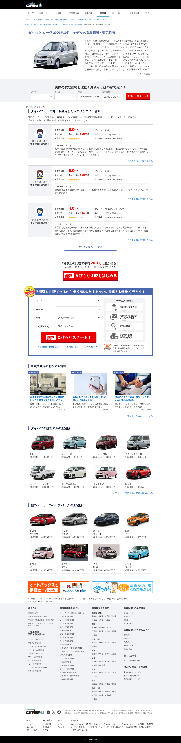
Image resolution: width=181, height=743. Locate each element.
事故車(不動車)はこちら (51, 347)
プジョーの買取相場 (67, 669)
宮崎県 (100, 695)
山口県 (94, 676)
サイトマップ (104, 727)
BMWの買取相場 (66, 655)
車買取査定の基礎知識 (78, 19)
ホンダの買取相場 (66, 623)
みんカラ (61, 727)
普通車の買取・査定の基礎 (37, 616)
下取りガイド (128, 645)
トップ (31, 13)
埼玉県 (109, 627)
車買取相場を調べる (45, 19)
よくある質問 (128, 623)
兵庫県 (100, 661)
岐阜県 (100, 654)
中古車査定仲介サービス (132, 672)
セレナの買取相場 (34, 664)
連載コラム (128, 649)
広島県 (113, 673)
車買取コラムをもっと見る (140, 416)
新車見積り (89, 13)
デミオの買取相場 (34, 671)
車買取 (103, 13)
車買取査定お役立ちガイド (98, 19)
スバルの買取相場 (66, 641)
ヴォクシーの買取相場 (36, 650)
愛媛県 (107, 684)
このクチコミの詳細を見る (140, 161)
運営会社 (88, 724)
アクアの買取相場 (34, 643)
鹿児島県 (108, 695)
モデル (57, 92)
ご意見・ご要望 (144, 727)
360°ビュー (44, 13)
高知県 (113, 684)
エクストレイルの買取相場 (37, 667)
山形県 (100, 620)
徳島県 (94, 684)
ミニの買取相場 (65, 662)
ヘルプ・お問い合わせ (132, 661)
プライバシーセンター (128, 724)
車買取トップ (30, 19)
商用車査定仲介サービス (132, 679)
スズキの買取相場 (66, 627)
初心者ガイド (128, 613)
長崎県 (107, 691)
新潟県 (94, 643)
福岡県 (94, 691)
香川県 (100, 684)
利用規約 (141, 724)
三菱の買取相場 (65, 644)
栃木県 (107, 631)
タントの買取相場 (34, 660)
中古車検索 (74, 13)
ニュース (116, 13)
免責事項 (150, 724)
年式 (80, 92)
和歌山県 (101, 665)
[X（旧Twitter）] (54, 712)
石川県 (113, 643)
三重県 (113, 654)
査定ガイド (128, 635)
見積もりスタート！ (138, 96)
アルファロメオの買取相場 (69, 676)
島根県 (100, 673)
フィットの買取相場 (35, 653)
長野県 (100, 643)
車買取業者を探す (61, 19)
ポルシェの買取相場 (67, 665)
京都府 (107, 661)
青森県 (100, 616)
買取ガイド (128, 638)
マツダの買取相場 (66, 637)
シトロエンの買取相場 (68, 672)
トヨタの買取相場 (66, 616)
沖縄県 (94, 699)
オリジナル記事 (133, 13)
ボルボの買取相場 (66, 679)
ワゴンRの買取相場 (35, 657)
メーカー (35, 92)
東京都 (94, 627)
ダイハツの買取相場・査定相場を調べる (134, 493)
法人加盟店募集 (131, 727)
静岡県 (107, 654)
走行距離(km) (107, 92)
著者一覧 (94, 727)
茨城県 (100, 631)
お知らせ (97, 724)
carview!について (77, 724)
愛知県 (94, 654)
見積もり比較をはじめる (91, 276)
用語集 (126, 620)
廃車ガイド (128, 616)
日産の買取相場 (65, 630)
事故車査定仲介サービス (132, 676)
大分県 (94, 695)
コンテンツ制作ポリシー (80, 727)
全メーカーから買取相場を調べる (72, 613)
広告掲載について (117, 727)
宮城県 (113, 616)
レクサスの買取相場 (67, 620)
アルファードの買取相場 (37, 646)
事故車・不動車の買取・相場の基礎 (41, 620)
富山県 (107, 643)
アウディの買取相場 (67, 658)
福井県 (94, 646)
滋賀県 (113, 661)
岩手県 (107, 616)
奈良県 (94, 665)
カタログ (59, 13)
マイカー (149, 13)
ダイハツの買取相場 (67, 634)
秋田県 (94, 620)
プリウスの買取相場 (35, 639)
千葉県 (94, 631)
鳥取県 (94, 673)
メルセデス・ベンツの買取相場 (71, 648)
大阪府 (94, 661)
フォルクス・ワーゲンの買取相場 (72, 651)
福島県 (107, 620)
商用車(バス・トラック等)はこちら (83, 347)
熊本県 (113, 691)
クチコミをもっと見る (90, 247)
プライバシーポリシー (110, 724)
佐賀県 (100, 691)
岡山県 (107, 673)
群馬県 (113, 631)
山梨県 (94, 635)
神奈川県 (101, 627)
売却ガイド (128, 642)
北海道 (94, 616)
